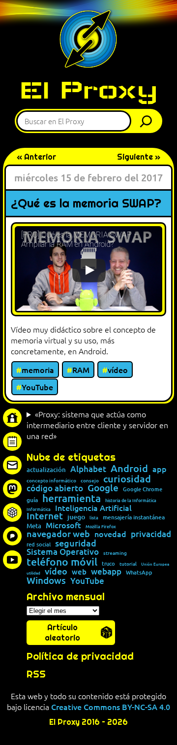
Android (129, 469)
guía (32, 500)
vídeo (118, 369)
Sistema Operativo (63, 552)
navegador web (58, 533)
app (159, 469)
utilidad (33, 573)
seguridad (75, 543)
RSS (36, 674)
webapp (106, 572)
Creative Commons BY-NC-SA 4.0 (110, 706)
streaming (115, 552)
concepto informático (51, 480)
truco (108, 564)
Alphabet (88, 469)
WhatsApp (139, 572)
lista (93, 517)
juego (76, 516)
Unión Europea (155, 564)
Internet (45, 516)
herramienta (71, 498)
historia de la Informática (130, 500)
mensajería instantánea (134, 517)
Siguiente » (138, 157)
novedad (110, 534)
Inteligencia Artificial (93, 508)
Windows (46, 580)
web (79, 572)
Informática (39, 509)
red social (39, 544)
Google (103, 488)
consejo (90, 480)
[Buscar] (148, 121)
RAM (80, 369)
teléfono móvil (62, 561)
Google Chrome (142, 489)
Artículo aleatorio (62, 632)
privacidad (151, 534)
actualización (46, 470)
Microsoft (63, 525)
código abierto (55, 488)
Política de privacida (77, 656)
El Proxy (88, 90)
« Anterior (36, 157)
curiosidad (127, 478)
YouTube (37, 386)
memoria (38, 369)
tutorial (128, 563)
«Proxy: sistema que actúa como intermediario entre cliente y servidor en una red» (97, 424)
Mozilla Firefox (101, 526)
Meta (34, 526)
